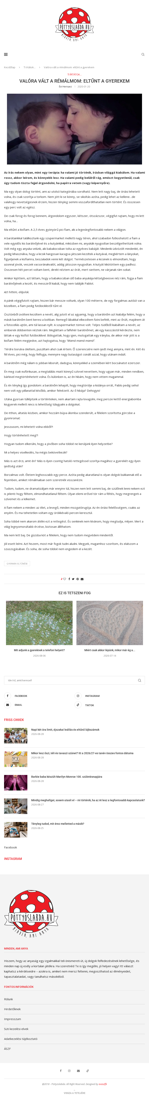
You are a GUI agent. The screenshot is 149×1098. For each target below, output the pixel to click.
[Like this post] (64, 579)
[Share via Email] (82, 579)
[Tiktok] (87, 1071)
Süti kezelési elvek (16, 1029)
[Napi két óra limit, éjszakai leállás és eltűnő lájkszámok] (15, 735)
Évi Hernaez (65, 86)
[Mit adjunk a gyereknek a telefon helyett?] (39, 623)
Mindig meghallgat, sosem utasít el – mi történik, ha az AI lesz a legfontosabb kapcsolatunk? (88, 800)
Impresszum (12, 1019)
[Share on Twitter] (73, 579)
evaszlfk (103, 1084)
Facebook (10, 847)
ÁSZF (7, 1049)
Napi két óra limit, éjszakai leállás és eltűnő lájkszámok (65, 729)
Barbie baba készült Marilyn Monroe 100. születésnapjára (66, 776)
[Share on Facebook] (69, 579)
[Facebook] (61, 1071)
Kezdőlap (9, 67)
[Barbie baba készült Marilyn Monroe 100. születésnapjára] (15, 783)
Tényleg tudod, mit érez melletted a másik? (57, 823)
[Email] (78, 1071)
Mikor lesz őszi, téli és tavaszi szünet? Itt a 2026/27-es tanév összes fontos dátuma (82, 753)
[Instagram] (69, 1071)
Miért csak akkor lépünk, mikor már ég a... (109, 650)
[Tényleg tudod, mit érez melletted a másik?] (15, 830)
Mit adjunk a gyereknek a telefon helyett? (39, 650)
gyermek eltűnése (17, 563)
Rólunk (8, 999)
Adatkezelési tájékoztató (20, 1039)
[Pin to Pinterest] (77, 579)
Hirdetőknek (12, 1009)
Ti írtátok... (30, 67)
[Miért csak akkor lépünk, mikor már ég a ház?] (109, 623)
